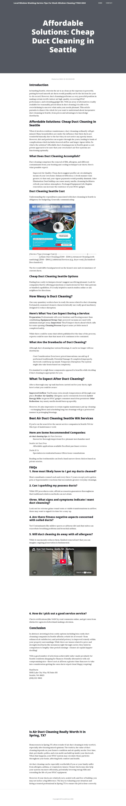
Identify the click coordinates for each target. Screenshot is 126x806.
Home (100, 3)
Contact (109, 3)
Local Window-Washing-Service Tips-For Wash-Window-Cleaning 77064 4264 (50, 3)
